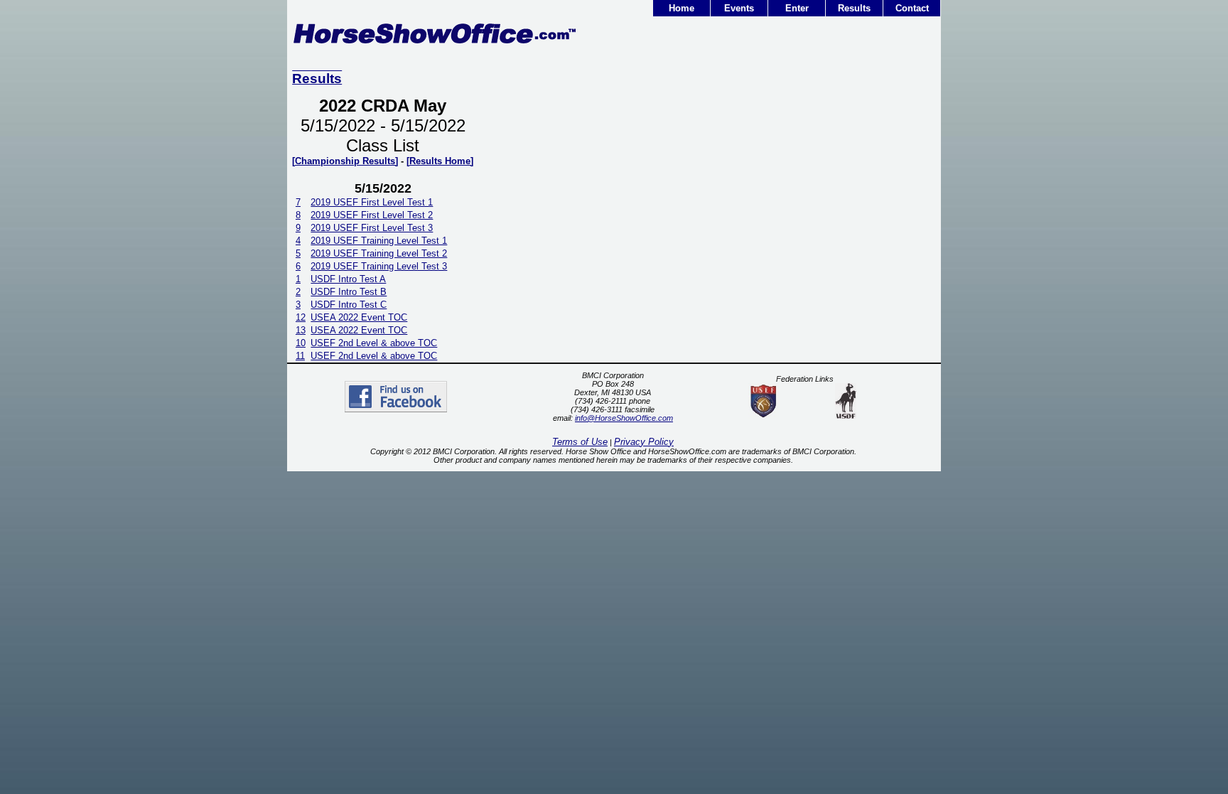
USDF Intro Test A (348, 279)
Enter (797, 8)
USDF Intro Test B (349, 291)
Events (739, 8)
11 (300, 355)
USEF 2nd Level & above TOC (374, 343)
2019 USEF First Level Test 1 (372, 202)
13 (301, 330)
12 (301, 317)
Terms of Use (580, 441)
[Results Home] (439, 161)
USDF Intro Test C (349, 304)
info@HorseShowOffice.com (624, 418)
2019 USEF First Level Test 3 (372, 227)
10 (301, 343)
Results (854, 8)
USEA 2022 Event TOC (359, 317)
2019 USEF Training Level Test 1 (379, 240)
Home (681, 8)
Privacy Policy (644, 441)
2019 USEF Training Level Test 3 (379, 266)
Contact (912, 8)
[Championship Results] (345, 161)
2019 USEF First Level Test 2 (372, 215)
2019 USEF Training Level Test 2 (379, 253)
